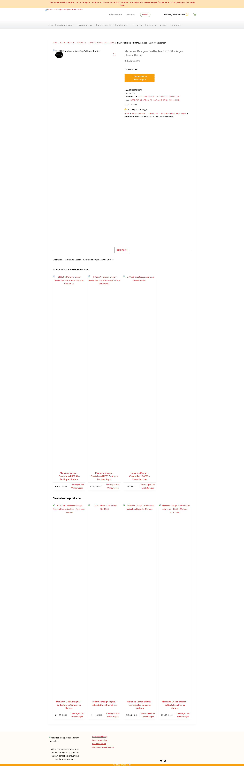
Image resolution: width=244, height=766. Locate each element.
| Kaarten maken (64, 25)
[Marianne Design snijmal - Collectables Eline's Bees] (104, 599)
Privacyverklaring (99, 736)
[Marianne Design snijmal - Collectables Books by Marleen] (139, 599)
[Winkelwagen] (194, 14)
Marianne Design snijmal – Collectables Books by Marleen (139, 705)
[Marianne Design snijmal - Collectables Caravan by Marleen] (69, 599)
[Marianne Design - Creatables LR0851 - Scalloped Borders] (69, 370)
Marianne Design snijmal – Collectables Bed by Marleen (175, 705)
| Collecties (138, 25)
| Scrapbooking (84, 25)
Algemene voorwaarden (103, 747)
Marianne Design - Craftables (153, 97)
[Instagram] (165, 761)
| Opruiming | (175, 25)
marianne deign (160, 100)
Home (51, 25)
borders (135, 100)
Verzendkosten (99, 743)
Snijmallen (174, 97)
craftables (146, 100)
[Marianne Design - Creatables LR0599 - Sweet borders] (139, 370)
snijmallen (174, 100)
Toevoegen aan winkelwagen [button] (77, 486)
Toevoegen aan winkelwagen (139, 78)
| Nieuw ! (162, 25)
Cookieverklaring (99, 740)
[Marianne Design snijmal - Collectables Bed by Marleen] (175, 599)
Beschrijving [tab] (122, 250)
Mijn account (115, 14)
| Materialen (121, 25)
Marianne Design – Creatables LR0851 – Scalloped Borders (69, 476)
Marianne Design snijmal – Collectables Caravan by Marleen (69, 705)
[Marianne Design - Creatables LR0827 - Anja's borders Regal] (104, 370)
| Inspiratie (151, 25)
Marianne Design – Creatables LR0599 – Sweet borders (139, 476)
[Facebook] (161, 761)
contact (145, 14)
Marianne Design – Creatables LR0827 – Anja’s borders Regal (104, 476)
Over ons (130, 14)
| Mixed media (103, 25)
